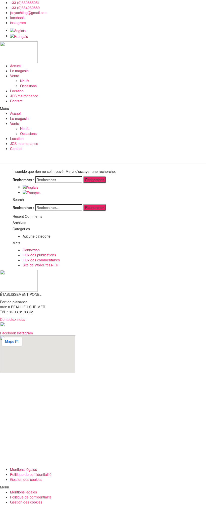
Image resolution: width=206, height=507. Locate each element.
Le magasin (19, 70)
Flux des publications (39, 254)
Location (17, 90)
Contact (16, 100)
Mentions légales (23, 469)
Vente (14, 75)
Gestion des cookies (26, 479)
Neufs (24, 80)
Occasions (28, 85)
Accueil (15, 65)
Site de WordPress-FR (40, 264)
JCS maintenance (24, 95)
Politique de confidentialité (31, 474)
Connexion (31, 249)
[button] (103, 108)
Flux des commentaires (41, 259)
